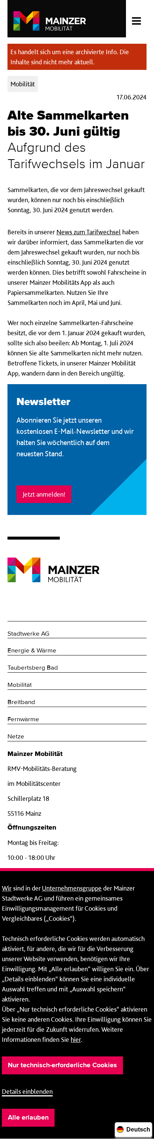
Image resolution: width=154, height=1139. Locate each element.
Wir (7, 888)
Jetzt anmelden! (43, 494)
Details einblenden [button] (27, 1091)
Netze (15, 737)
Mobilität (19, 685)
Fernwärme (23, 719)
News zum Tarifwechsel (88, 232)
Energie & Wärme (31, 651)
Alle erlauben (28, 1117)
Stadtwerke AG (28, 634)
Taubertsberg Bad (32, 668)
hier (76, 1039)
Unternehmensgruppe (72, 888)
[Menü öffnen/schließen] (136, 18)
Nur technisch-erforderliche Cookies (62, 1065)
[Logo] (53, 564)
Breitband (21, 702)
